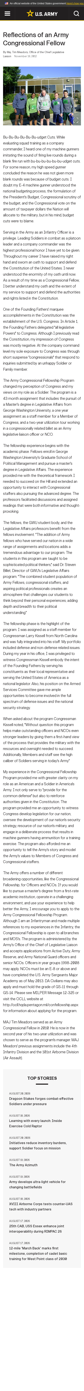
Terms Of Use (20, 1373)
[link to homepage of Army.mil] (42, 13)
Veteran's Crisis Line (54, 1378)
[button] (2, 8)
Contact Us (40, 1367)
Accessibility (48, 1373)
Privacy (61, 1367)
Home (20, 1367)
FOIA (70, 1373)
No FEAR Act (22, 1378)
